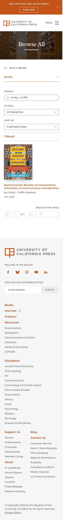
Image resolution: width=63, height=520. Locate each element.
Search (9, 91)
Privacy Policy (13, 512)
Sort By (9, 120)
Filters (8, 106)
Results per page (47, 207)
